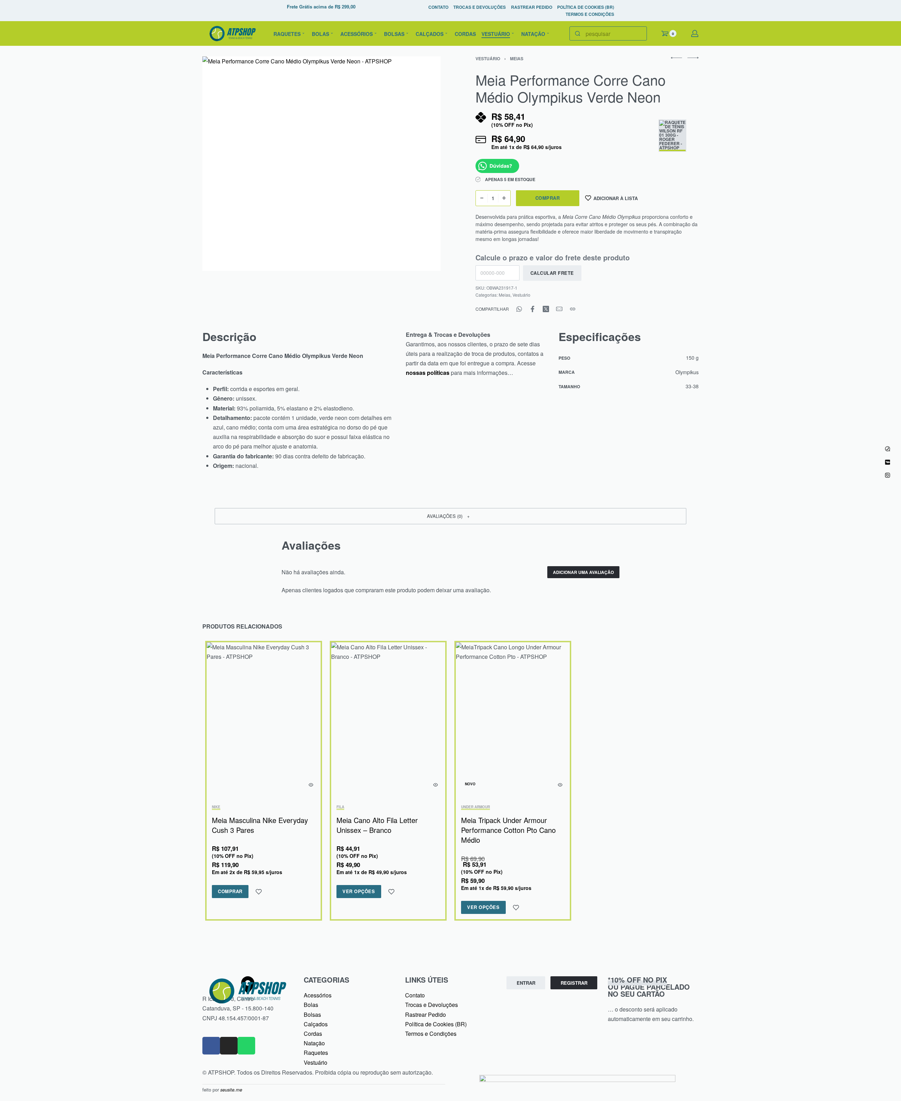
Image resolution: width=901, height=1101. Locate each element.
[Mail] (559, 309)
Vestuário (487, 58)
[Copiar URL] (572, 309)
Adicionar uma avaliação (583, 572)
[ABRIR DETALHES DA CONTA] (695, 33)
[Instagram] (229, 1045)
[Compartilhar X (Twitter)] (546, 309)
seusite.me (231, 1090)
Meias (516, 58)
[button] (450, 516)
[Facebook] (211, 1045)
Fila (340, 807)
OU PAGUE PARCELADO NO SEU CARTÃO (649, 987)
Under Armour (475, 807)
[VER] (311, 784)
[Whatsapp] (246, 1045)
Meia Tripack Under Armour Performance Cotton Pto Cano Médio (508, 830)
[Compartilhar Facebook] (532, 309)
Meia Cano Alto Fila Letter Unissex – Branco (377, 825)
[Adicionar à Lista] (259, 892)
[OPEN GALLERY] (321, 163)
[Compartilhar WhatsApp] (519, 309)
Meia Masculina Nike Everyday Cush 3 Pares (260, 825)
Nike (216, 807)
